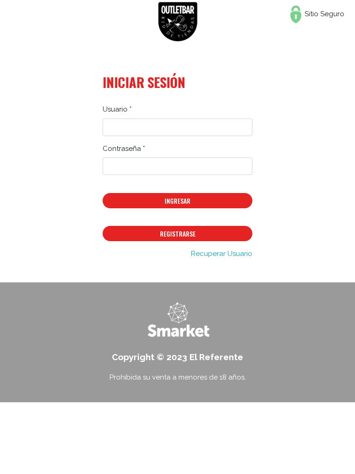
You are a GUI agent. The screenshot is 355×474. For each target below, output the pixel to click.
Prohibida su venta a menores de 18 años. (178, 377)
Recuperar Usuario (221, 253)
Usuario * (117, 109)
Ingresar (177, 201)
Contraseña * (124, 148)
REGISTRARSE (178, 233)
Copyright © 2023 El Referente (177, 357)
